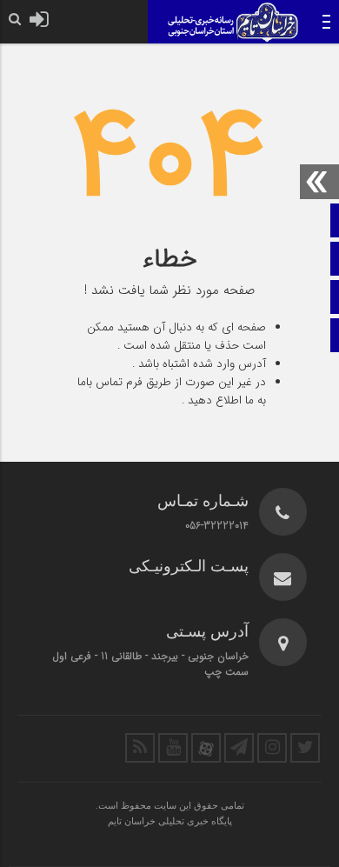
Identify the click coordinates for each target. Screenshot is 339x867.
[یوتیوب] (173, 748)
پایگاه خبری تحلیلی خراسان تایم (170, 821)
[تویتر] (305, 748)
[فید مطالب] (140, 748)
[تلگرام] (239, 748)
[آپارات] (206, 748)
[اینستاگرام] (272, 748)
